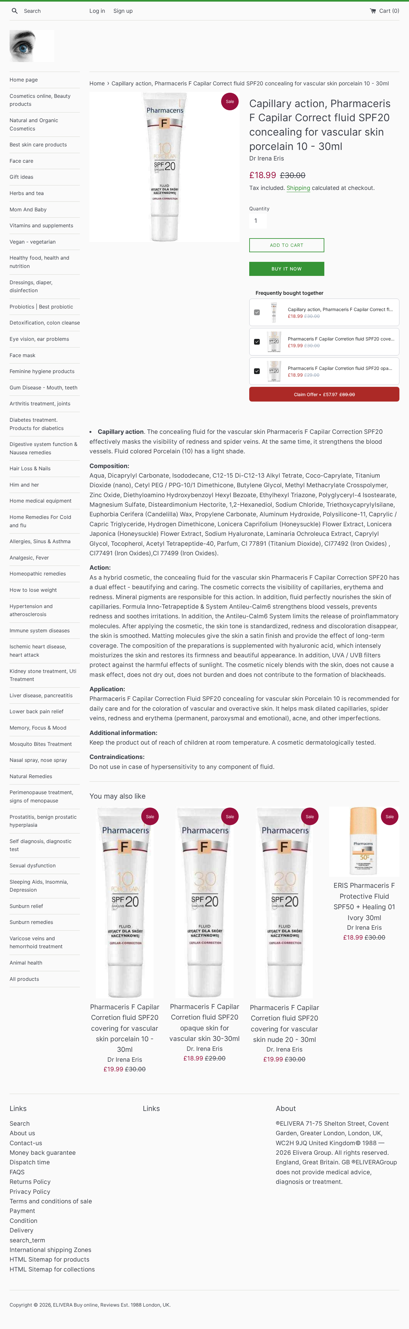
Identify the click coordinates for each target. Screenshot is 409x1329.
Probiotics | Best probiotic (41, 306)
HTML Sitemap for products (49, 1259)
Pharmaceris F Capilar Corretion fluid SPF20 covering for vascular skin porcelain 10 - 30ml (341, 338)
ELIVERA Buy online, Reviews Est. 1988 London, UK (111, 1305)
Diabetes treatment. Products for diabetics (37, 424)
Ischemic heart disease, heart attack (38, 650)
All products (24, 979)
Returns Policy (30, 1181)
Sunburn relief (26, 906)
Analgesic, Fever (29, 557)
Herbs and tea (27, 193)
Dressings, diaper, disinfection (31, 286)
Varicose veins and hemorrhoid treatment (36, 942)
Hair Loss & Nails (30, 468)
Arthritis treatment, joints (40, 403)
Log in (97, 10)
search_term (27, 1240)
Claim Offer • (324, 394)
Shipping (298, 187)
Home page (24, 79)
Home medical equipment (41, 500)
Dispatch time (30, 1162)
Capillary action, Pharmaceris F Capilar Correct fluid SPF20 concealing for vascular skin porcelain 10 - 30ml (341, 309)
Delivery (22, 1230)
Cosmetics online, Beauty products (40, 100)
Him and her (24, 484)
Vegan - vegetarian (33, 241)
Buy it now (287, 268)
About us (22, 1133)
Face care (21, 161)
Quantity (259, 209)
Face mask (22, 355)
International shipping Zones (50, 1250)
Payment (22, 1211)
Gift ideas (21, 177)
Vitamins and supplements (41, 225)
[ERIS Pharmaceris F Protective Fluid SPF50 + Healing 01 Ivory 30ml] (364, 842)
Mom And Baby (28, 209)
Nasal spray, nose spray (38, 760)
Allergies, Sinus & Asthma (40, 541)
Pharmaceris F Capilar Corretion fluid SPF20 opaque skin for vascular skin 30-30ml (341, 368)
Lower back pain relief (37, 711)
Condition (23, 1220)
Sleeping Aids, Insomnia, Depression (39, 886)
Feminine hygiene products (42, 371)
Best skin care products (38, 144)
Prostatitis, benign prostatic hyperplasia (43, 821)
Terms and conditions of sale (51, 1201)
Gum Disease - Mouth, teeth (43, 387)
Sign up (123, 10)
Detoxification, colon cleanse (45, 322)
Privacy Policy (30, 1191)
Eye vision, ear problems (39, 339)
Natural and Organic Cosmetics (34, 124)
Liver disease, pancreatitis (41, 695)
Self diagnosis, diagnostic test (41, 845)
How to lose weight (33, 590)
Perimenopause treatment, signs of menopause (41, 796)
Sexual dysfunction (33, 865)
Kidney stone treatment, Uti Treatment (43, 675)
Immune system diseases (40, 630)
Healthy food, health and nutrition (39, 261)
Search (20, 1123)
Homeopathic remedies (38, 573)
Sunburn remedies (31, 922)
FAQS (17, 1172)
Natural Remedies (31, 776)
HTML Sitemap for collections (52, 1269)
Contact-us (26, 1143)
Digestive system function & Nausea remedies (43, 448)
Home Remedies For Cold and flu (40, 521)
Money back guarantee (43, 1152)
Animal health (26, 962)
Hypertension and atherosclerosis (31, 610)
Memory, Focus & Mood (38, 727)
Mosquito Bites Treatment (41, 744)
